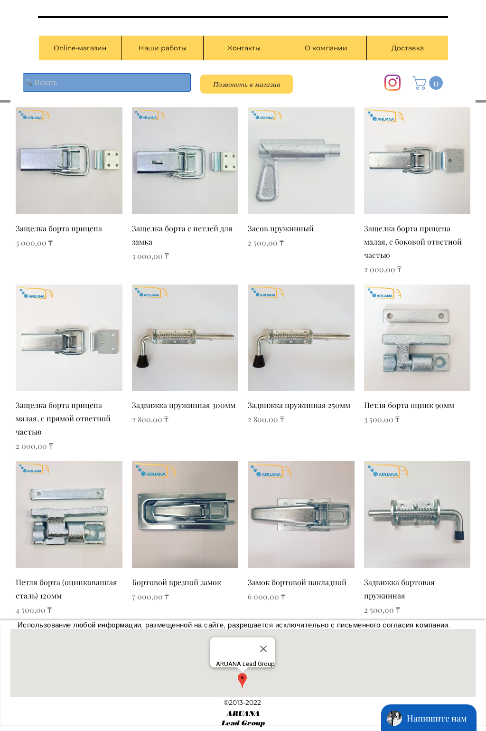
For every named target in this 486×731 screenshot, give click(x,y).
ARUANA (243, 714)
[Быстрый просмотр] (69, 160)
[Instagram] (392, 83)
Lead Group (242, 723)
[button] (429, 83)
